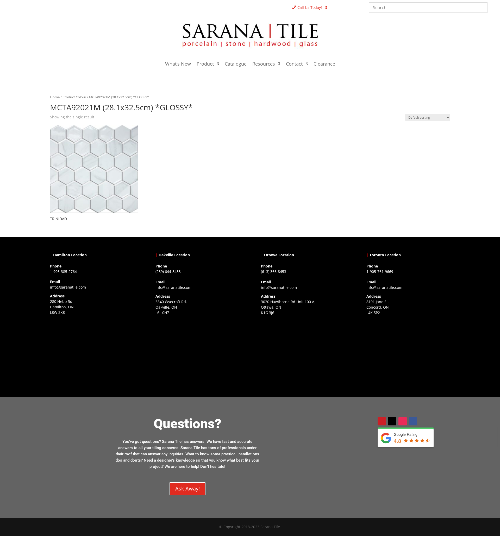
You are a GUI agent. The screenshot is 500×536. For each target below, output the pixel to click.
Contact (294, 64)
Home (55, 97)
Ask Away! (187, 488)
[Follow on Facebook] (413, 421)
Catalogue (236, 64)
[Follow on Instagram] (402, 421)
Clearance (324, 64)
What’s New (178, 64)
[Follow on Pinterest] (382, 421)
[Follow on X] (392, 421)
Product (205, 64)
